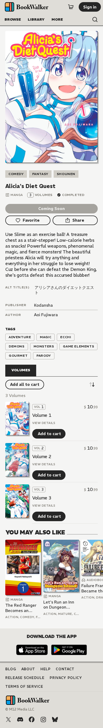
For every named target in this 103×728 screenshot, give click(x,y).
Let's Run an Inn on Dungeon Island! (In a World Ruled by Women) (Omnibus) (60, 605)
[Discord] (20, 719)
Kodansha (43, 305)
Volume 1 (41, 415)
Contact (65, 669)
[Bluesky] (55, 719)
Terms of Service (24, 686)
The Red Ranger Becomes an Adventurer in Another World (20, 608)
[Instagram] (43, 719)
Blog (10, 669)
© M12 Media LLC (19, 709)
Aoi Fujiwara (46, 314)
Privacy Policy (66, 678)
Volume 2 (41, 456)
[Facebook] (32, 719)
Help (45, 669)
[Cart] (71, 7)
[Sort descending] (92, 384)
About (28, 669)
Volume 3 (41, 498)
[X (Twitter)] (8, 719)
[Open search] (95, 19)
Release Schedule (24, 678)
